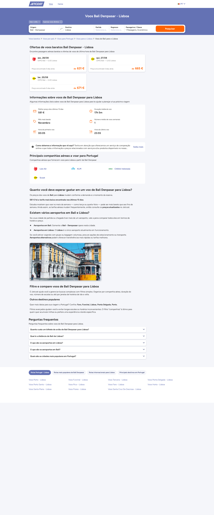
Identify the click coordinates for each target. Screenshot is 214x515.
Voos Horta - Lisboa (156, 384)
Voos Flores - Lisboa (77, 389)
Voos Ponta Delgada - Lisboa (160, 380)
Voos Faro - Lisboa (116, 384)
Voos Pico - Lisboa (76, 384)
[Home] (36, 4)
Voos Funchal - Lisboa (78, 380)
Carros (60, 4)
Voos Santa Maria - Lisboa (40, 389)
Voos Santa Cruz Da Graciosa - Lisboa (124, 389)
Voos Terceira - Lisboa (117, 380)
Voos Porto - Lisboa (37, 380)
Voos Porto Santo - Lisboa (40, 384)
